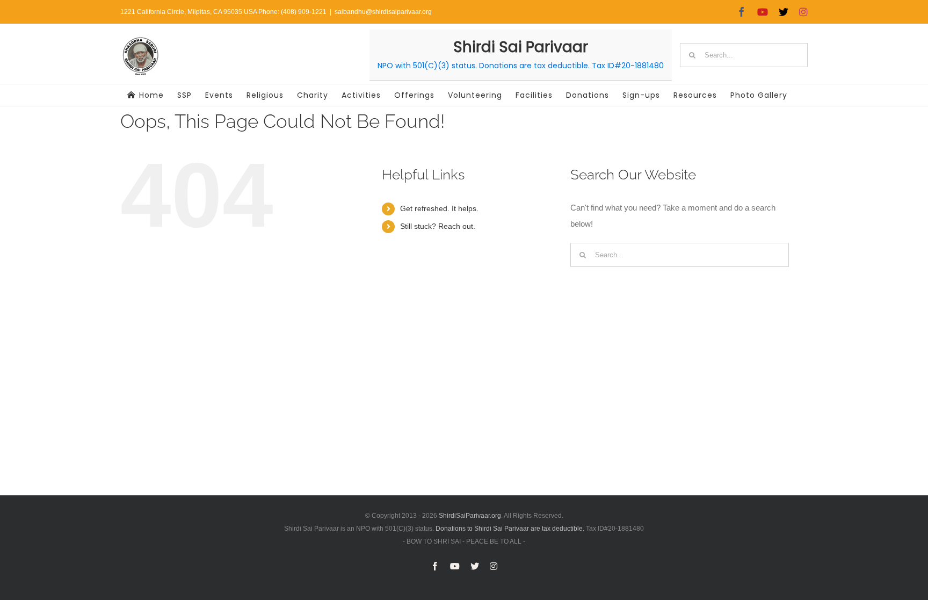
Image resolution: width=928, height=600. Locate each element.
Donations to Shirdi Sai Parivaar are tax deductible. (510, 528)
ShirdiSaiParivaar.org (470, 515)
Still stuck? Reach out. (437, 226)
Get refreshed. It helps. (439, 208)
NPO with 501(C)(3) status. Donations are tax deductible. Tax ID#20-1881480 (521, 65)
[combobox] (744, 55)
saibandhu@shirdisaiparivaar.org (383, 12)
